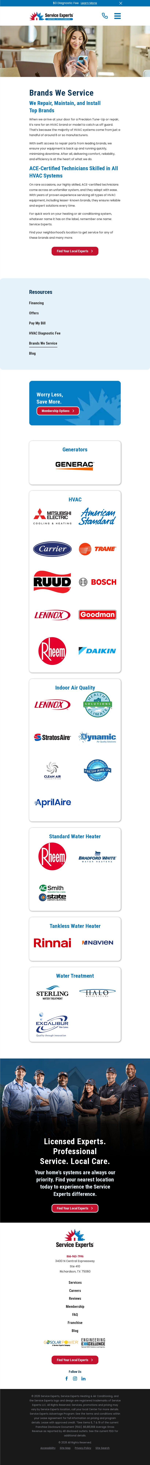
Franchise (75, 1323)
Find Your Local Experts (72, 251)
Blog (75, 1331)
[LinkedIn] (83, 1379)
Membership (75, 1307)
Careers (75, 1291)
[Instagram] (75, 1379)
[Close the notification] (120, 3)
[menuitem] (36, 303)
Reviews (75, 1298)
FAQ (75, 1315)
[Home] (51, 16)
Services (75, 1283)
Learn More (89, 3)
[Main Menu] (117, 16)
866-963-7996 (75, 1256)
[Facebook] (67, 1379)
